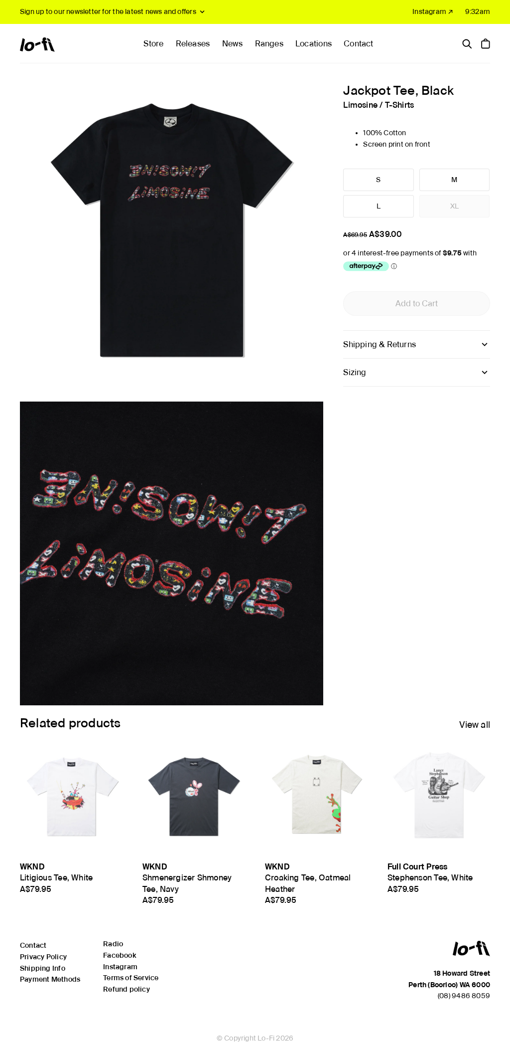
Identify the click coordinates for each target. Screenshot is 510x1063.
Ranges (269, 43)
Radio (113, 944)
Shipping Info (42, 968)
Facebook (119, 955)
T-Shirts (399, 105)
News (232, 43)
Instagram (120, 967)
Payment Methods (50, 979)
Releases (193, 43)
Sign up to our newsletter (108, 11)
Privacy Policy (43, 957)
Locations (313, 43)
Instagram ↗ (432, 11)
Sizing (354, 372)
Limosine (360, 105)
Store (153, 43)
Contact (358, 43)
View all (474, 724)
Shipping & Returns (379, 344)
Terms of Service (130, 978)
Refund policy (126, 989)
